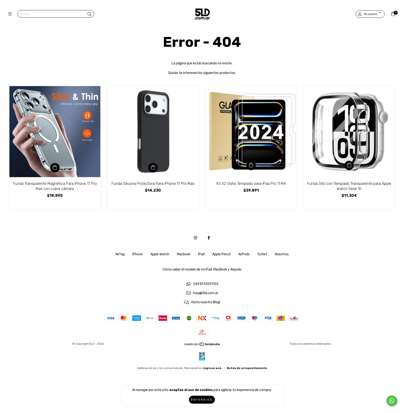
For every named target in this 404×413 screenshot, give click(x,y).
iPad (201, 254)
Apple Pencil (221, 254)
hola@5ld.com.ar (205, 293)
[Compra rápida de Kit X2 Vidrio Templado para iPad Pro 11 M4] (251, 165)
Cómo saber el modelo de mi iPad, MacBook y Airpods (202, 269)
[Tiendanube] (202, 345)
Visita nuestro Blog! (205, 302)
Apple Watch (159, 254)
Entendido (202, 399)
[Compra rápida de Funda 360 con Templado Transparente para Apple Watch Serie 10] (349, 165)
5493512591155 (205, 284)
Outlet (262, 254)
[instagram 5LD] (195, 238)
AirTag (120, 254)
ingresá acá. (212, 368)
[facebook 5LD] (208, 238)
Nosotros (282, 254)
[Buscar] (89, 14)
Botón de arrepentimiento (247, 368)
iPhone (137, 254)
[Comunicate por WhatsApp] (391, 400)
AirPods (244, 254)
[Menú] (11, 14)
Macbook (183, 254)
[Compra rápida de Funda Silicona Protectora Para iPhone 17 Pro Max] (153, 167)
